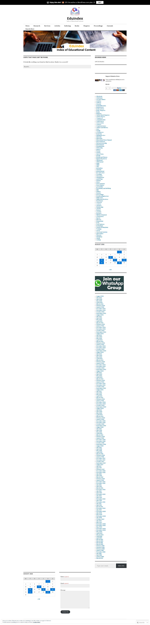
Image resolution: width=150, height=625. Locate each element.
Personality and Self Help (103, 188)
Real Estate (99, 201)
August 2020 (100, 408)
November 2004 (101, 528)
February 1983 (100, 549)
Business (98, 113)
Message (63, 590)
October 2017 (100, 461)
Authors (98, 102)
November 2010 (100, 508)
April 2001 (99, 533)
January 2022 (100, 382)
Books (77, 26)
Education (99, 138)
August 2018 (99, 446)
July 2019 (99, 429)
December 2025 (100, 308)
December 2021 (100, 383)
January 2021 (100, 400)
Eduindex (75, 18)
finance (98, 149)
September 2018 (101, 444)
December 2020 (101, 402)
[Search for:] (57, 66)
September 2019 (101, 425)
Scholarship (99, 207)
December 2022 (101, 365)
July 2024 (99, 335)
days (97, 129)
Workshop (99, 236)
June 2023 (99, 355)
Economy (99, 134)
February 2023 (100, 361)
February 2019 (100, 436)
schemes (98, 205)
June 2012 (99, 500)
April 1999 (99, 536)
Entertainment (100, 141)
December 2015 (100, 482)
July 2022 (99, 372)
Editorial (98, 137)
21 (115, 260)
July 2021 (99, 391)
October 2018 (100, 443)
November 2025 (100, 310)
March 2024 (99, 341)
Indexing (67, 26)
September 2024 (101, 332)
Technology (99, 226)
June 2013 (99, 497)
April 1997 (99, 538)
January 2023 (100, 363)
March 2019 (99, 435)
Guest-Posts (99, 154)
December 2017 (100, 458)
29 (119, 262)
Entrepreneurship (101, 143)
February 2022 (100, 380)
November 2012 (100, 499)
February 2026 (100, 305)
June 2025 (99, 318)
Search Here (30, 29)
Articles (57, 26)
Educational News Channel (104, 140)
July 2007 (99, 521)
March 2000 (99, 535)
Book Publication (101, 105)
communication (100, 120)
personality (99, 187)
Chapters (86, 26)
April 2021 (99, 396)
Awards (98, 104)
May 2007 (99, 522)
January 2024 (100, 344)
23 (124, 260)
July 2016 (99, 474)
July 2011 (98, 503)
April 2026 (99, 302)
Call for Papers (100, 116)
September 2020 (101, 407)
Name (65, 576)
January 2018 (100, 457)
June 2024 (99, 337)
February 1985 (100, 547)
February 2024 (100, 343)
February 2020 (100, 418)
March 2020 (99, 416)
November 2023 (101, 347)
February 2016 (100, 478)
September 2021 (101, 388)
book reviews (100, 109)
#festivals (99, 96)
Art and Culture (100, 99)
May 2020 (99, 413)
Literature (99, 176)
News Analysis (100, 183)
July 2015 (98, 485)
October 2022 (100, 368)
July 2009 (99, 513)
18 (101, 260)
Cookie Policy (36, 622)
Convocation (100, 123)
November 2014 (100, 489)
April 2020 (99, 415)
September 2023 (101, 351)
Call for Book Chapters (102, 115)
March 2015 (99, 488)
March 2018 (99, 453)
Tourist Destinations (102, 227)
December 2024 (101, 327)
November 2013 (100, 494)
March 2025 (99, 323)
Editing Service (100, 135)
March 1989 (99, 544)
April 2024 (99, 340)
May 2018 (99, 450)
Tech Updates (100, 224)
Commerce (99, 118)
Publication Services (102, 199)
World (98, 238)
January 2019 (100, 438)
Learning (99, 174)
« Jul (110, 269)
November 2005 (101, 525)
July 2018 (99, 447)
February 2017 (100, 469)
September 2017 (101, 463)
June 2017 (99, 468)
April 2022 (99, 377)
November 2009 (101, 511)
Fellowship (99, 148)
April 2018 (99, 452)
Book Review (100, 107)
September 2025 (101, 313)
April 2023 (99, 358)
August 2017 (99, 464)
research (99, 202)
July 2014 (99, 491)
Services (47, 26)
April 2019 (99, 433)
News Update (100, 185)
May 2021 (99, 394)
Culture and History (102, 127)
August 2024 (100, 333)
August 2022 (100, 371)
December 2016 (100, 471)
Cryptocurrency (101, 126)
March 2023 (99, 360)
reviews (98, 204)
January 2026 (100, 307)
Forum (98, 151)
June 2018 (99, 449)
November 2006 (101, 524)
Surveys (98, 219)
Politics (98, 191)
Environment (100, 144)
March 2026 (99, 304)
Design (98, 130)
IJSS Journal (99, 162)
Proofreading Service (102, 196)
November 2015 (100, 483)
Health (98, 155)
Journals (110, 26)
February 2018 (100, 455)
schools (98, 208)
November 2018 (100, 441)
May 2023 (99, 357)
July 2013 (99, 496)
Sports (98, 218)
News (27, 26)
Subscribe (121, 566)
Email (64, 583)
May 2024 (99, 338)
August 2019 (99, 427)
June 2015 (99, 486)
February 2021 (100, 399)
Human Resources (101, 158)
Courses (98, 124)
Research (37, 26)
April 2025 (99, 321)
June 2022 (99, 374)
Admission (99, 98)
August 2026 (100, 296)
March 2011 (99, 507)
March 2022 (99, 379)
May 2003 (99, 531)
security (98, 212)
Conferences (100, 121)
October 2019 (100, 424)
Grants (98, 152)
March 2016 (99, 477)
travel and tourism (101, 232)
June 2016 (99, 475)
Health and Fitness (101, 157)
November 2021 (100, 385)
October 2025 (100, 312)
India (97, 163)
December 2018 (100, 439)
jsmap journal (100, 171)
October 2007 (100, 519)
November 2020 (101, 404)
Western (98, 235)
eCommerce (100, 132)
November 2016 (100, 472)
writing (98, 240)
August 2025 (99, 315)
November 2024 (101, 329)
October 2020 (100, 405)
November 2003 (101, 530)
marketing (99, 179)
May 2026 (99, 301)
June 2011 (99, 505)
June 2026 (99, 299)
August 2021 (99, 390)
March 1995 (99, 539)
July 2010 (99, 510)
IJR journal (99, 160)
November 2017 (100, 460)
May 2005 (99, 527)
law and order (100, 173)
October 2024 (100, 330)
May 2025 (99, 319)
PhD (97, 190)
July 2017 (98, 466)
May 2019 (99, 432)
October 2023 (100, 349)
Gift (99, 2)
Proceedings (98, 26)
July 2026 (99, 298)
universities (99, 233)
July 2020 (99, 410)
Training (98, 229)
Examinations (100, 146)
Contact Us (65, 612)
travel (98, 230)
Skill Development (101, 215)
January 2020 (100, 419)
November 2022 (101, 366)
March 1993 (99, 541)
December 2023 (101, 346)
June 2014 (99, 492)
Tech (97, 222)
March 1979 (99, 558)
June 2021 (99, 393)
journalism (99, 168)
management (100, 177)
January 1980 (100, 556)
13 (110, 257)
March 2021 (99, 397)
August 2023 (100, 352)
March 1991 (99, 542)
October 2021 (100, 386)
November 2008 (101, 516)
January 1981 (100, 550)
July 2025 (99, 316)
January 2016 (100, 480)
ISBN (97, 165)
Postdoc (98, 193)
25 (101, 262)
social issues (100, 216)
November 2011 (100, 502)
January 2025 (100, 326)
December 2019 (100, 421)
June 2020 (99, 411)
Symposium (99, 221)
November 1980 (100, 552)
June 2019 (99, 430)
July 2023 (99, 354)
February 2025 (100, 324)
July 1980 (99, 553)
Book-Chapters (100, 110)
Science (98, 210)
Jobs (97, 166)
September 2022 (101, 369)
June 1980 (99, 555)
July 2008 (99, 517)
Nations (98, 180)
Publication (99, 197)
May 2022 (99, 376)
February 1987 (100, 546)
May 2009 (99, 514)
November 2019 (100, 422)
